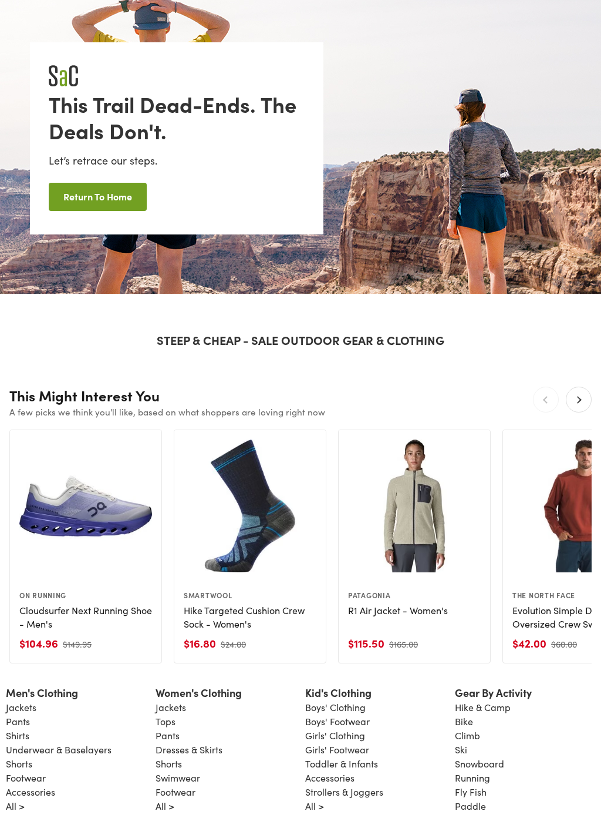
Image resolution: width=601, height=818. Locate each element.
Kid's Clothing (338, 692)
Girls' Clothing (335, 735)
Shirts (17, 735)
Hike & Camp (483, 707)
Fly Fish (471, 792)
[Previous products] (546, 400)
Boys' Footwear (337, 721)
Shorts (19, 763)
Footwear (26, 778)
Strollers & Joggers (344, 792)
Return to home (97, 196)
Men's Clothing (42, 692)
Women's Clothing (199, 692)
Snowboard (479, 763)
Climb (467, 735)
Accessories (30, 792)
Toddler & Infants (341, 763)
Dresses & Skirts (189, 749)
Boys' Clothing (335, 707)
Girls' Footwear (337, 749)
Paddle (470, 806)
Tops (165, 721)
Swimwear (178, 778)
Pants (18, 721)
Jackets (21, 707)
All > (15, 806)
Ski (461, 749)
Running (472, 778)
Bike (464, 721)
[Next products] (579, 400)
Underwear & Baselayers (59, 749)
